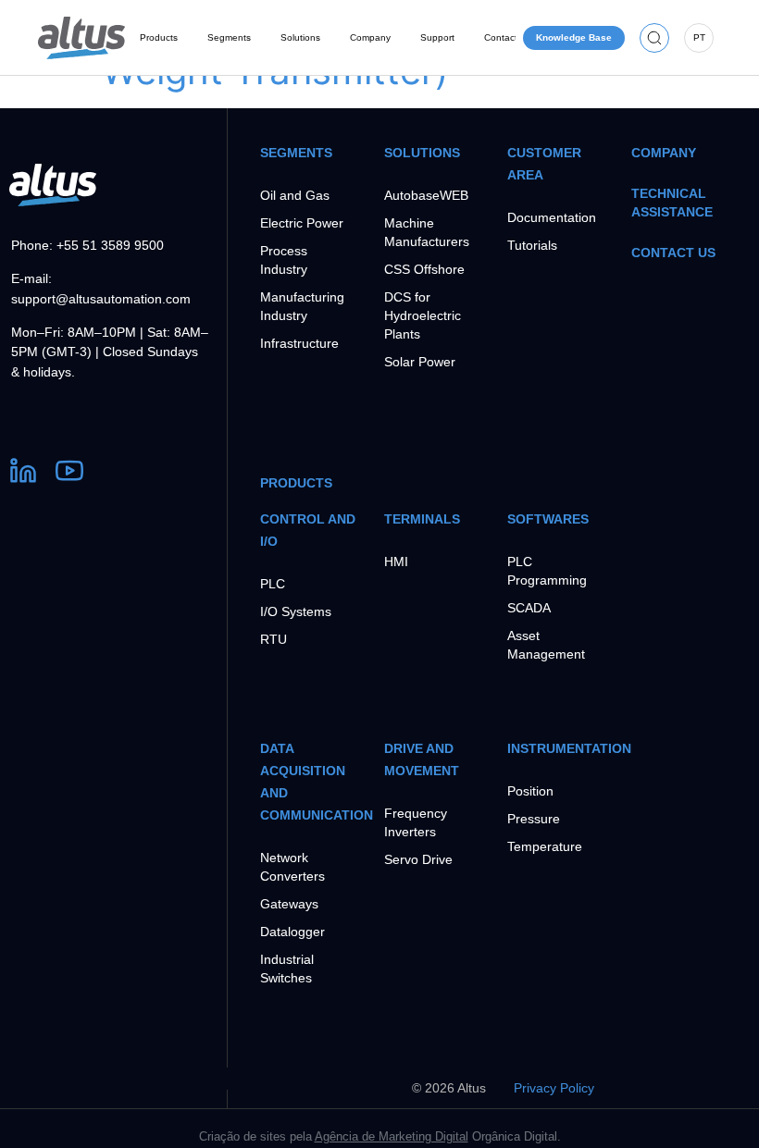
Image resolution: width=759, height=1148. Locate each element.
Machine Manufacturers (426, 232)
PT (699, 37)
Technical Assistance (672, 202)
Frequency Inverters (415, 822)
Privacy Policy (554, 1087)
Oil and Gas (295, 195)
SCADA (529, 607)
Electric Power (301, 223)
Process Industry (283, 260)
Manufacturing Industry (302, 306)
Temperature (544, 846)
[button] (654, 37)
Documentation (551, 217)
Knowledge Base (574, 37)
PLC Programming (547, 570)
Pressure (533, 818)
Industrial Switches (287, 968)
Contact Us (673, 252)
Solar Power (419, 361)
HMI (396, 561)
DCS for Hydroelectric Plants (422, 315)
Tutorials (532, 245)
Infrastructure (299, 343)
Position (530, 791)
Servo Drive (418, 859)
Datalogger (292, 931)
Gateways (289, 903)
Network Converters (292, 866)
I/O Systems (295, 611)
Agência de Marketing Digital (391, 1136)
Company (663, 152)
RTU (273, 639)
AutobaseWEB (426, 195)
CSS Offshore (424, 269)
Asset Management (546, 644)
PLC (272, 583)
